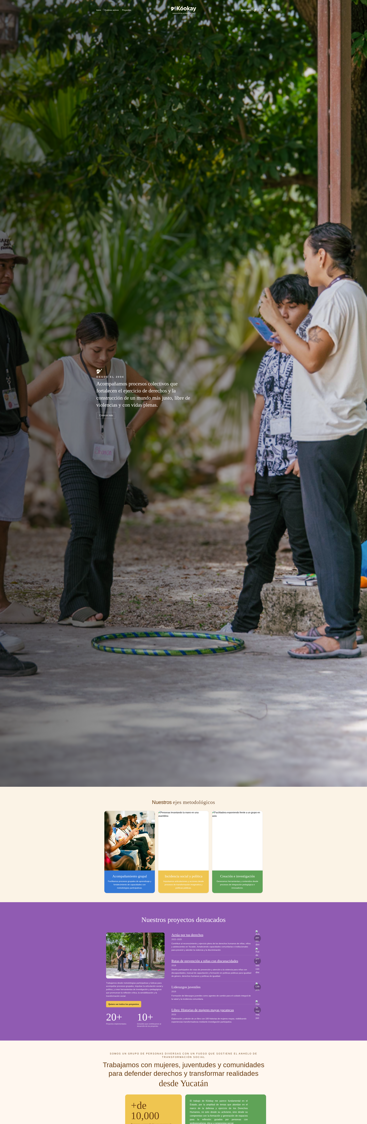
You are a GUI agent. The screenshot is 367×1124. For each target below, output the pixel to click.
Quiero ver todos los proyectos (123, 1004)
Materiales (246, 10)
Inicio (98, 10)
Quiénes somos (112, 10)
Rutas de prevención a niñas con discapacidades (204, 961)
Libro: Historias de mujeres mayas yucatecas (202, 1010)
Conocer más (106, 415)
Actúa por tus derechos (187, 935)
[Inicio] (183, 10)
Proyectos (126, 10)
